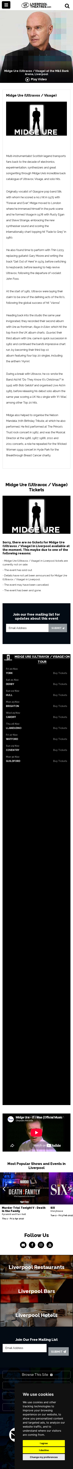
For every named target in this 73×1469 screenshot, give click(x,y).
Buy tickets (60, 673)
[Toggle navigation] (6, 5)
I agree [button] (44, 1443)
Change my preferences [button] (44, 1457)
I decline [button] (44, 1450)
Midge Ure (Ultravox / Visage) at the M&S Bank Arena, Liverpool (36, 72)
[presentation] (4, 1189)
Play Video (38, 79)
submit (56, 628)
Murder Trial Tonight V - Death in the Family (23, 1209)
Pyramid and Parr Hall (14, 1214)
